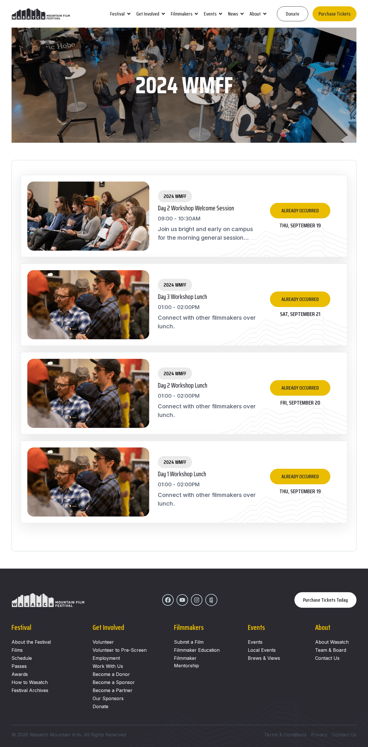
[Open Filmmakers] (196, 14)
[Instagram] (196, 600)
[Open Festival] (128, 14)
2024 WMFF (175, 196)
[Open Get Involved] (163, 14)
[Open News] (242, 14)
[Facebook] (168, 600)
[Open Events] (220, 14)
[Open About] (264, 14)
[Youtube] (182, 600)
